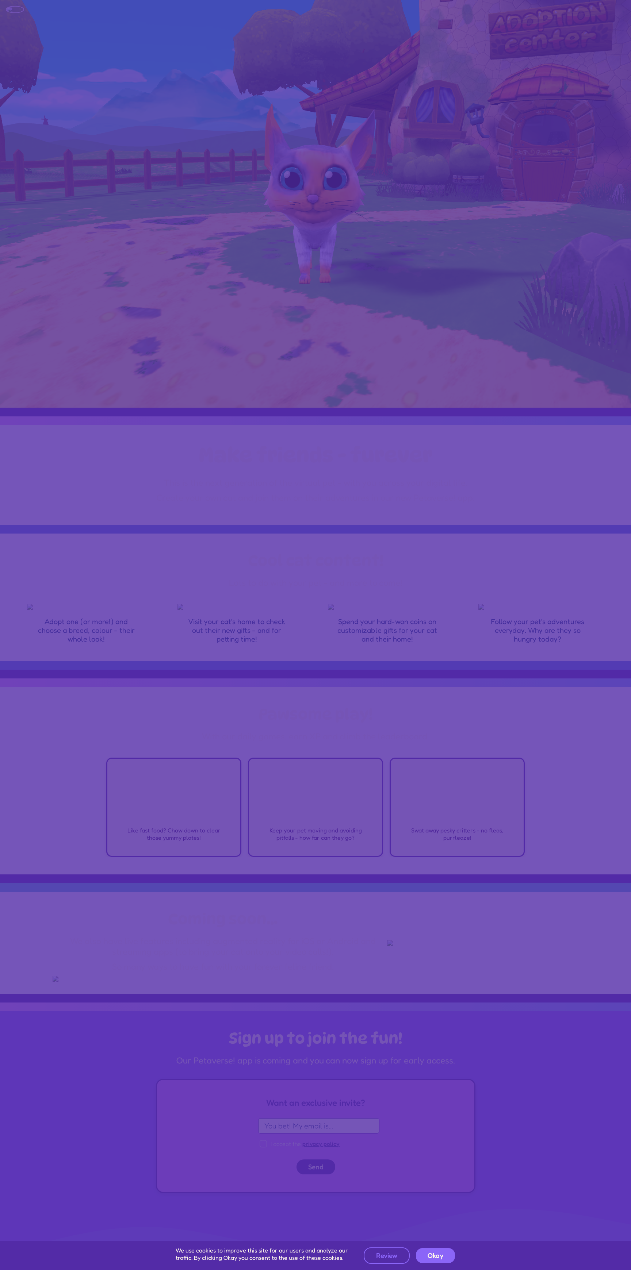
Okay (435, 1255)
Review (386, 1255)
